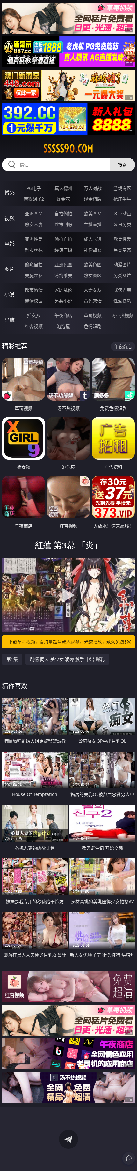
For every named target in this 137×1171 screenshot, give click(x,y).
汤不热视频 (122, 315)
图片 (9, 269)
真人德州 (63, 188)
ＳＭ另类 (122, 224)
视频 (9, 218)
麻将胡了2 (34, 199)
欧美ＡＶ (93, 214)
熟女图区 (93, 275)
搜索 (122, 165)
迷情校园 (34, 301)
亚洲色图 (63, 264)
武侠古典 (122, 290)
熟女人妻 (34, 224)
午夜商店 (63, 315)
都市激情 (34, 290)
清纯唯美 (63, 275)
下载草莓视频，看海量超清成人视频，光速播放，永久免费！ (68, 642)
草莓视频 (93, 315)
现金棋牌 (93, 199)
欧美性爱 (122, 239)
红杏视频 (34, 326)
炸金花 (63, 199)
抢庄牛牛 (122, 199)
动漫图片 (122, 264)
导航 (9, 319)
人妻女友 (93, 290)
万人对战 (93, 188)
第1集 (12, 659)
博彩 (9, 192)
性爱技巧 (122, 301)
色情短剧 (93, 326)
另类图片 (122, 275)
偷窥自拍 (34, 264)
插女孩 (33, 315)
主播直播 (93, 224)
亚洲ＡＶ (34, 214)
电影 (9, 243)
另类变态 (122, 250)
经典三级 (63, 250)
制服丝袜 (34, 250)
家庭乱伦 (63, 290)
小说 (9, 294)
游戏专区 (122, 188)
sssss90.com (68, 148)
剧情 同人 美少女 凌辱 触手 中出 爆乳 (67, 659)
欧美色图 (93, 264)
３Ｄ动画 (122, 214)
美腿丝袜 (34, 275)
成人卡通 (93, 239)
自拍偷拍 (63, 214)
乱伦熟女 (93, 250)
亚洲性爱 (34, 239)
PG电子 (33, 188)
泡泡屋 (63, 326)
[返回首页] (128, 1158)
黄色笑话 (93, 301)
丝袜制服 (63, 224)
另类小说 (63, 301)
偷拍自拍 (63, 239)
